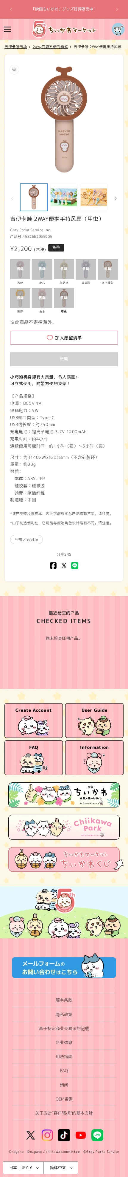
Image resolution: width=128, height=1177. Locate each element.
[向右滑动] (115, 198)
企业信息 (64, 1042)
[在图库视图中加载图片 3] (93, 197)
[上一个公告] (11, 9)
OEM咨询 (64, 1099)
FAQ (64, 1070)
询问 (64, 1085)
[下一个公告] (117, 9)
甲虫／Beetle (26, 539)
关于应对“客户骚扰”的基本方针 (64, 1113)
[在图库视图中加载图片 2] (63, 197)
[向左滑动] (12, 198)
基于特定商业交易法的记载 (64, 1028)
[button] (7, 29)
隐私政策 (64, 1014)
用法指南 (64, 1056)
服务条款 (64, 1000)
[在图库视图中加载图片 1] (33, 197)
